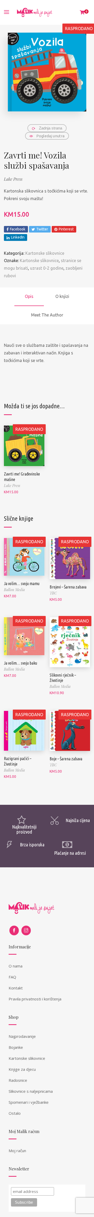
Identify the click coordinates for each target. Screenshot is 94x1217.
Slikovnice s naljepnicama (31, 1091)
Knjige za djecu (22, 1069)
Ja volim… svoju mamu (21, 583)
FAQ (12, 977)
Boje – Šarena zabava (66, 758)
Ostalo (15, 1113)
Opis (29, 296)
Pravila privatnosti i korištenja (35, 998)
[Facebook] (14, 930)
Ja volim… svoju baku (20, 663)
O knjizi (62, 296)
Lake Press (13, 179)
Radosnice (18, 1080)
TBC (53, 593)
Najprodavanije (22, 1036)
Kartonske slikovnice (44, 253)
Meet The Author (47, 315)
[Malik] (34, 12)
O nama (15, 966)
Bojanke (16, 1047)
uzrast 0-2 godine (46, 268)
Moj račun (17, 1150)
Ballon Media (14, 589)
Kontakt (16, 987)
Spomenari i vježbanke (29, 1102)
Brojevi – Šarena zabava (68, 587)
